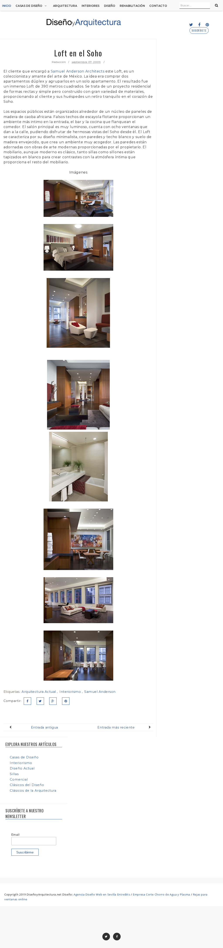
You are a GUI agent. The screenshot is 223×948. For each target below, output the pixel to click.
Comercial (19, 779)
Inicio (6, 5)
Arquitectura (65, 5)
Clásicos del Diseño (27, 785)
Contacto (158, 5)
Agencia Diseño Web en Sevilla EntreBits (102, 894)
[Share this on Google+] (53, 701)
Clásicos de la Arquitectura (33, 791)
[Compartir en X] (40, 701)
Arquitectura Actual (39, 692)
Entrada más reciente (116, 727)
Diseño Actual (22, 768)
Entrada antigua (44, 727)
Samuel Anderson (100, 692)
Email (15, 834)
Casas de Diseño (29, 5)
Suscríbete (199, 30)
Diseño (109, 5)
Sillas (14, 774)
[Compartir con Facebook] (27, 701)
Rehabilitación (132, 5)
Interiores (91, 5)
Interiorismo (70, 692)
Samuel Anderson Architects (77, 71)
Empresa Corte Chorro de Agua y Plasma (161, 894)
